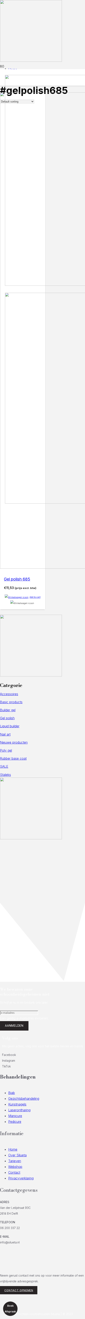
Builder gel (7, 710)
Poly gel (6, 750)
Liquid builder (9, 726)
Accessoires (9, 694)
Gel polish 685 (17, 579)
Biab (11, 1093)
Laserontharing (19, 1110)
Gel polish (7, 718)
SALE (4, 766)
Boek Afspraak (10, 1308)
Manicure (15, 1116)
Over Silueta (17, 1155)
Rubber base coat (13, 758)
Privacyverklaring (21, 1178)
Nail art (5, 734)
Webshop (15, 1167)
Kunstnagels (17, 1104)
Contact (14, 1172)
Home (12, 1149)
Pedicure (14, 1122)
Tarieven (14, 1161)
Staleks (5, 775)
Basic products (11, 702)
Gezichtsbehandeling (23, 1098)
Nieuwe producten (14, 742)
